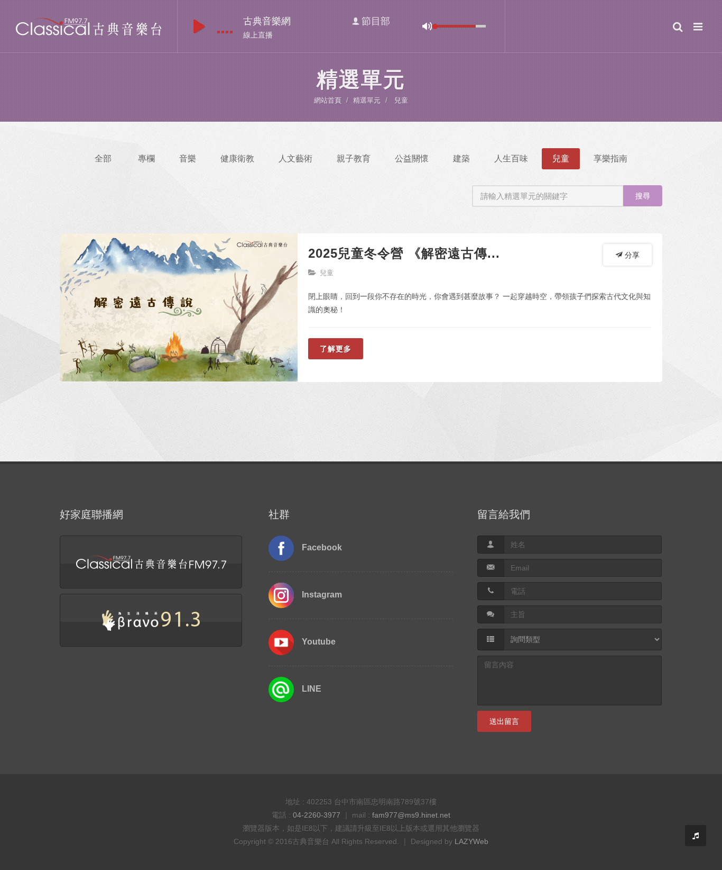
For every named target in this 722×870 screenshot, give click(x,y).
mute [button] (427, 26)
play (199, 26)
